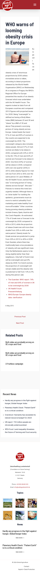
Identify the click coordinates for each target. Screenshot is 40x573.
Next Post (20, 323)
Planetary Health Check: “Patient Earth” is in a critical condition (20, 546)
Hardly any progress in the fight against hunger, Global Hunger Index (20, 532)
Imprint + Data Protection (26, 569)
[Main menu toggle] (35, 5)
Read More (20, 538)
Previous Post (20, 316)
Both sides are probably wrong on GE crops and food (20, 343)
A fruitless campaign (14, 363)
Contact (26, 566)
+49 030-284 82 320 (22, 484)
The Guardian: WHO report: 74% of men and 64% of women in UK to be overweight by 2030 (21, 282)
